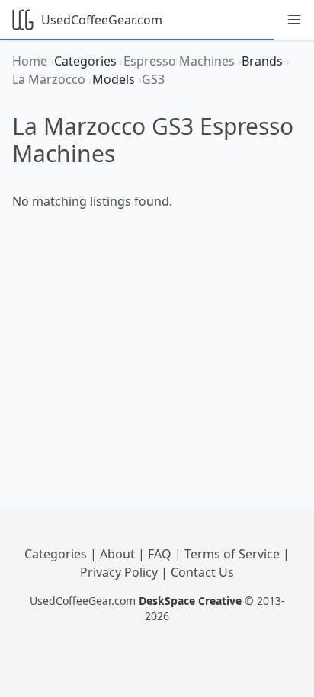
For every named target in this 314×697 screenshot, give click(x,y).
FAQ (161, 553)
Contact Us (202, 572)
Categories (57, 553)
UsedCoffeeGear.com (101, 19)
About (119, 553)
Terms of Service (233, 553)
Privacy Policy (120, 572)
